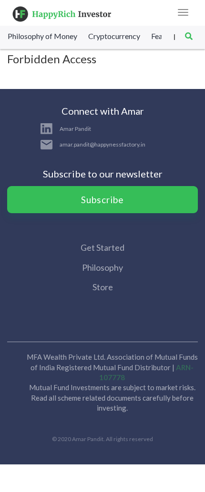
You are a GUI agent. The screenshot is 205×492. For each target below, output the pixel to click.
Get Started (102, 247)
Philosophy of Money (42, 35)
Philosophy (102, 267)
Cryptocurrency (114, 35)
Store (102, 287)
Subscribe (102, 199)
